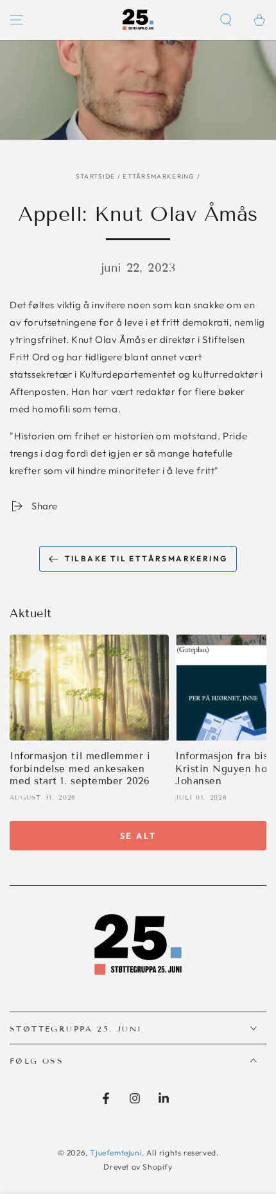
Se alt (138, 835)
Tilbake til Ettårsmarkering (146, 558)
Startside (96, 176)
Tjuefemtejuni (116, 1152)
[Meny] (16, 20)
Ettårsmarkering (159, 176)
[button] (226, 20)
